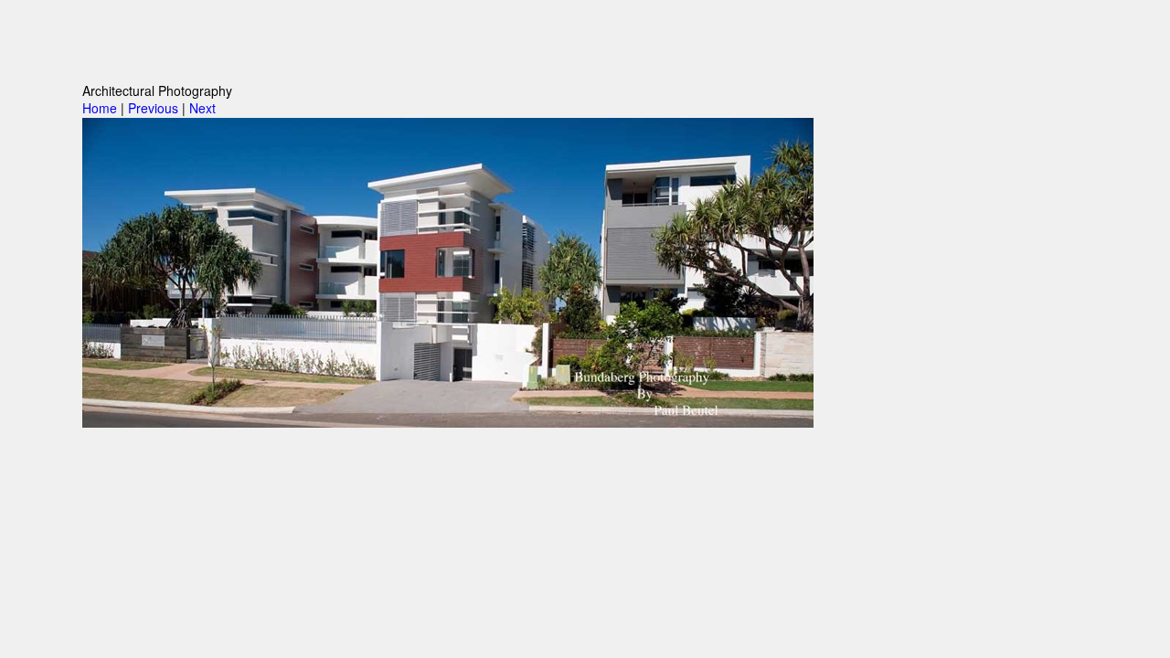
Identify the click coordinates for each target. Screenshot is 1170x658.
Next (202, 108)
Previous (153, 108)
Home (99, 108)
